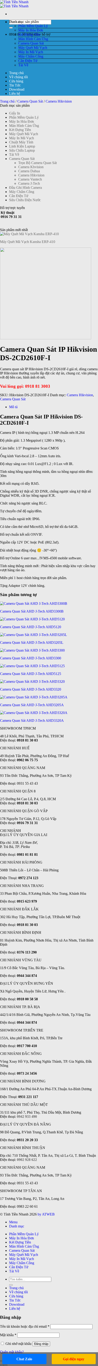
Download (16, 89)
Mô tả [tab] (13, 407)
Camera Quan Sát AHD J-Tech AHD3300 (30, 658)
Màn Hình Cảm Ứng (33, 39)
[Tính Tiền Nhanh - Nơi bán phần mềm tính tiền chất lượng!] (14, 4)
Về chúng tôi (18, 77)
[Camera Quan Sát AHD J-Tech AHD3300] (32, 650)
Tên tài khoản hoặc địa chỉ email (24, 1326)
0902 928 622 (27, 1160)
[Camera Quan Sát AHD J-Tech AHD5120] (32, 619)
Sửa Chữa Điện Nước (25, 200)
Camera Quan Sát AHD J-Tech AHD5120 (30, 627)
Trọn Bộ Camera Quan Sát (37, 163)
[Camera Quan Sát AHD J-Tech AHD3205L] (33, 635)
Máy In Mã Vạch (30, 52)
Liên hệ (14, 93)
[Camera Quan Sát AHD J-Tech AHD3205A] (33, 697)
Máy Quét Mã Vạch (32, 48)
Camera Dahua (29, 171)
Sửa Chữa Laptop (22, 150)
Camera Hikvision (59, 101)
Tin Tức (15, 85)
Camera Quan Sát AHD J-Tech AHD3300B (32, 611)
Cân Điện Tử (27, 61)
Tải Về (23, 65)
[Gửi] (11, 27)
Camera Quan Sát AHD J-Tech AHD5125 (30, 674)
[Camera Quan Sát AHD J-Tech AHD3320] (32, 681)
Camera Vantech (30, 179)
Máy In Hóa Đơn (30, 30)
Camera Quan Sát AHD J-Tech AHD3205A (32, 705)
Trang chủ (16, 73)
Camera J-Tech (29, 183)
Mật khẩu (8, 1335)
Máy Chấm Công (30, 56)
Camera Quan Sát (31, 43)
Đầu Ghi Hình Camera (25, 188)
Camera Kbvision (31, 167)
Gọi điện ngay (73, 1359)
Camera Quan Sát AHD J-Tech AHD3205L (31, 642)
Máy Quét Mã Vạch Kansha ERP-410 (27, 242)
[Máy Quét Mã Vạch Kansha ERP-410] (29, 234)
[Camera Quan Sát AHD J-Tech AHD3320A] (33, 713)
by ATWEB (46, 1214)
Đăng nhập (41, 1344)
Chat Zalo (24, 1359)
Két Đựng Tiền (29, 34)
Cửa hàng (16, 81)
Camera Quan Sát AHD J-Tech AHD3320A (32, 720)
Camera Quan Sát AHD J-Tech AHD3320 (30, 689)
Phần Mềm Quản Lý (33, 26)
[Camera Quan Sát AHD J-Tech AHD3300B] (33, 603)
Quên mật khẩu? (12, 1352)
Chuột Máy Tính (21, 142)
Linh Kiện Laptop (22, 146)
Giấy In (14, 113)
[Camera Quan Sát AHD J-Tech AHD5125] (32, 666)
